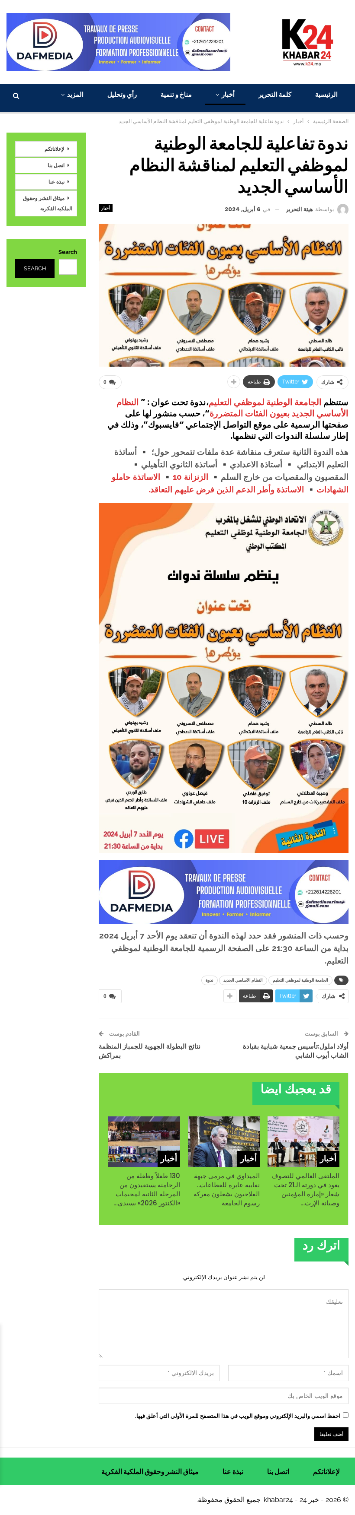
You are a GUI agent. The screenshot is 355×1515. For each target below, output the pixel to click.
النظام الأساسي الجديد (243, 980)
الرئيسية (326, 94)
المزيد (75, 94)
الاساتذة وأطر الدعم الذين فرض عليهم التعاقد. (227, 489)
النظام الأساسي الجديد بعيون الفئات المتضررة (232, 407)
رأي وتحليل (122, 94)
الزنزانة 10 (190, 477)
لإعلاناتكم (55, 148)
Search (67, 252)
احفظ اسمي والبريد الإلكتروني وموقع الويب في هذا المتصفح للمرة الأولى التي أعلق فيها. (238, 1416)
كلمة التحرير (274, 94)
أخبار (228, 94)
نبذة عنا (56, 181)
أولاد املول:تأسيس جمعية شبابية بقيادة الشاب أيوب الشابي (296, 1051)
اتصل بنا (56, 165)
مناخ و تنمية (176, 94)
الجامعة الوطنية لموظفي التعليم (265, 402)
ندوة (209, 980)
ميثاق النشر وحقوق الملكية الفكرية (47, 203)
